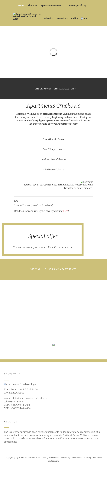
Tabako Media (76, 457)
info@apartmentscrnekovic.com (30, 398)
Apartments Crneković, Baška (28, 457)
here (65, 211)
